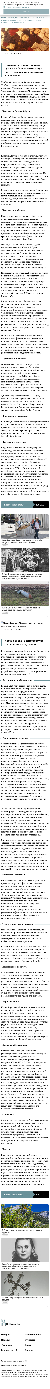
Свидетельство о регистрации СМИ (14, 1361)
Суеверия (30, 1339)
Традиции (6, 1345)
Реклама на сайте (10, 1350)
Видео (28, 1345)
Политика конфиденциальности (13, 1365)
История (5, 1334)
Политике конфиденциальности (16, 7)
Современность (33, 1334)
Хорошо (26, 11)
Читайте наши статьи (24, 504)
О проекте (30, 1350)
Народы (5, 1339)
